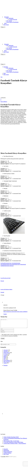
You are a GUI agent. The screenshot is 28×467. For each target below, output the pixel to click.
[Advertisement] (14, 381)
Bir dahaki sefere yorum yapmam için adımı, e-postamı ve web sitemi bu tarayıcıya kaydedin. (14, 335)
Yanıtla (5, 314)
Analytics (5, 351)
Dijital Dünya (6, 352)
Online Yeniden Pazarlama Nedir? (11, 437)
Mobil (4, 356)
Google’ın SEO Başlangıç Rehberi (6, 289)
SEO (4, 359)
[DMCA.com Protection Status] (4, 465)
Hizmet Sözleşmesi (7, 451)
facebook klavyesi (17, 264)
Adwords (5, 350)
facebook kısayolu (9, 264)
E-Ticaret (5, 353)
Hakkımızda (6, 450)
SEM (4, 357)
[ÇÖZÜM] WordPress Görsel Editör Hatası (13, 442)
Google (5, 355)
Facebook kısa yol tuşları (10, 263)
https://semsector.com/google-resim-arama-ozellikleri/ (15, 311)
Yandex (5, 363)
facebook (3, 263)
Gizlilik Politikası (7, 452)
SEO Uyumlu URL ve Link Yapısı (11, 440)
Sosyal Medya (4, 101)
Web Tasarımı (6, 361)
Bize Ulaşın (6, 454)
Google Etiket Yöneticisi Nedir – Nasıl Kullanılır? (14, 443)
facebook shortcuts (9, 265)
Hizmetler (5, 449)
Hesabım (5, 365)
